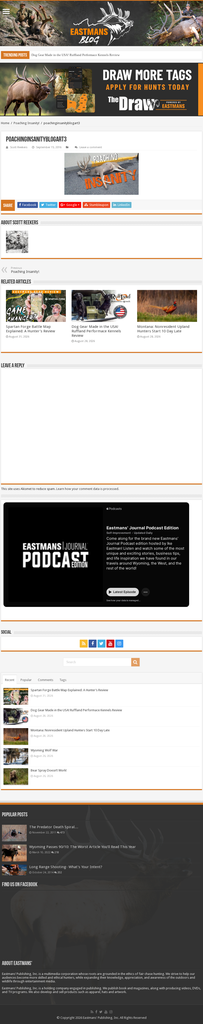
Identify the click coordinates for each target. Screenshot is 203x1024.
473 (62, 832)
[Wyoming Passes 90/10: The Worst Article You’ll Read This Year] (14, 853)
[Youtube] (110, 644)
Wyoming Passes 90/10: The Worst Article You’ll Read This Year (82, 847)
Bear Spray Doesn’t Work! (49, 770)
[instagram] (119, 644)
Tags (62, 680)
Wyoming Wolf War (44, 750)
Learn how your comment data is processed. (87, 489)
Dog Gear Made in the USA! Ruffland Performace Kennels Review (75, 55)
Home (5, 123)
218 (56, 852)
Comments (45, 680)
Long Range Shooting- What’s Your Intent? (65, 867)
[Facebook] (93, 644)
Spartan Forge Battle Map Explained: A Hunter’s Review (30, 328)
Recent (9, 680)
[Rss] (84, 644)
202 (59, 872)
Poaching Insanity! (26, 123)
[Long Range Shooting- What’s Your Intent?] (14, 870)
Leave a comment (90, 147)
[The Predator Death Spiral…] (14, 833)
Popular (26, 680)
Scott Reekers (18, 147)
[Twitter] (101, 644)
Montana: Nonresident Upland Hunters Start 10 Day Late (163, 328)
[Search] (135, 662)
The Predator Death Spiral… (53, 827)
